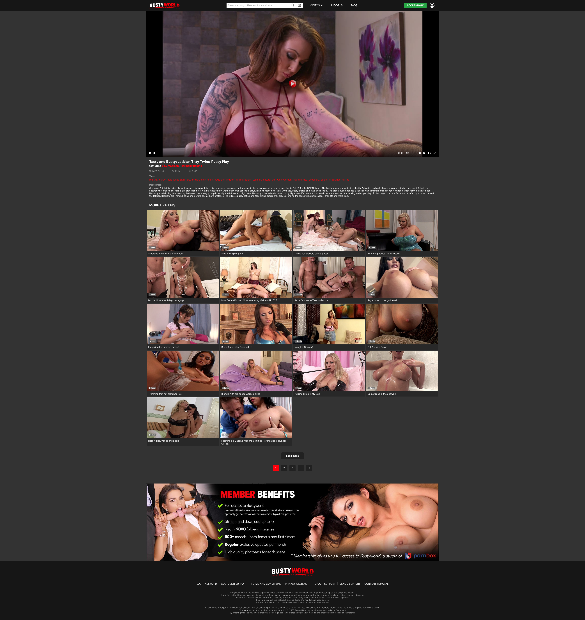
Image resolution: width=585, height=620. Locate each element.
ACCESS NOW (415, 5)
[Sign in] (433, 5)
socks (324, 179)
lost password (207, 583)
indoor (230, 179)
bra (188, 179)
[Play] (292, 84)
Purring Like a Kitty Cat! (307, 393)
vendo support (350, 583)
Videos (315, 5)
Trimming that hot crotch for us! (165, 393)
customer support (234, 583)
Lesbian (256, 179)
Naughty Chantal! (303, 347)
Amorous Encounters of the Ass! (165, 253)
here (246, 610)
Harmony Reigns (191, 165)
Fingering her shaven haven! (163, 347)
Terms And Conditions (266, 583)
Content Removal (376, 583)
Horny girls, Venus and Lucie (163, 440)
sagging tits (300, 179)
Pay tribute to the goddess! (382, 300)
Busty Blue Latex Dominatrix (236, 347)
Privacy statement (298, 583)
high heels (207, 179)
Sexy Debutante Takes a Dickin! (311, 300)
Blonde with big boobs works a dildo (240, 393)
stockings (334, 179)
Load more (292, 455)
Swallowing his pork (232, 253)
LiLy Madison (170, 165)
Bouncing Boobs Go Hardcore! (384, 253)
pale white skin (176, 179)
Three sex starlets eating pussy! (311, 253)
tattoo (345, 179)
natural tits (269, 179)
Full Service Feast (377, 347)
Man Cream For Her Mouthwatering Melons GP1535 (249, 300)
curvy (162, 179)
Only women (284, 179)
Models (337, 5)
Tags (354, 5)
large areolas (243, 179)
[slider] (275, 153)
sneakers (314, 179)
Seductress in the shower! (382, 393)
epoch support (325, 583)
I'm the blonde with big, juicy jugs (166, 300)
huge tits (219, 179)
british (195, 179)
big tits (153, 179)
